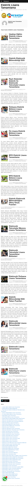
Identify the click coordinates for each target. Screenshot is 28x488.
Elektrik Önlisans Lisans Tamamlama (9, 441)
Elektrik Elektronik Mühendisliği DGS (17, 59)
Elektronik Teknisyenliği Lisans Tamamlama (11, 471)
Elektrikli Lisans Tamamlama (20, 41)
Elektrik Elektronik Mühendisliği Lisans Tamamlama (12, 458)
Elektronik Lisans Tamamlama (16, 347)
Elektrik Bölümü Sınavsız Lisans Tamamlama (11, 464)
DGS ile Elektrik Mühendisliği (8, 472)
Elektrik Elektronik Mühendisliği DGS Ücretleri (11, 459)
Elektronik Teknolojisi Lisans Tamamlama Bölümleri (17, 253)
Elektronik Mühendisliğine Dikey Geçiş (10, 445)
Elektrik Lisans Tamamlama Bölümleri (10, 452)
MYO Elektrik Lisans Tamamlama (18, 156)
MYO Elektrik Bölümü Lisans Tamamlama (15, 177)
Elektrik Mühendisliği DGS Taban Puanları (17, 299)
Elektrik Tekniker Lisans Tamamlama (9, 439)
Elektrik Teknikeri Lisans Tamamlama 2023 (11, 438)
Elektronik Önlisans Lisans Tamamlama (17, 277)
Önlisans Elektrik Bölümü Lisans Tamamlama (16, 109)
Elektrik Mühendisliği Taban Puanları (9, 447)
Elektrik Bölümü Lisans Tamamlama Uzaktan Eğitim (12, 467)
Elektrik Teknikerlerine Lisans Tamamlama (11, 434)
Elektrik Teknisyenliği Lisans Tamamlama (10, 432)
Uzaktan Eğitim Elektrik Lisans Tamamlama (15, 36)
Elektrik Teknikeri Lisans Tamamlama (10, 437)
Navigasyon (6, 1)
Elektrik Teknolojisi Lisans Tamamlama (10, 431)
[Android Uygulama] (5, 400)
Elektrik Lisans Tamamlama (10, 6)
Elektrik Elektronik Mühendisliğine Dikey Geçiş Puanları (17, 201)
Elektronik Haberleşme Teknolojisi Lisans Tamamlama (13, 429)
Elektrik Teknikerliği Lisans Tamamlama (10, 435)
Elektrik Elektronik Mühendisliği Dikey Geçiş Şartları (12, 457)
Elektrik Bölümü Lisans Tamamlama (9, 465)
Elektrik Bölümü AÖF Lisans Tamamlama (10, 469)
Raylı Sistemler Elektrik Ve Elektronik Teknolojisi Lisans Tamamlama (17, 83)
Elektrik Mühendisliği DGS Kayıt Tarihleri (10, 449)
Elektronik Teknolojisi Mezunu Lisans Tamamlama (17, 228)
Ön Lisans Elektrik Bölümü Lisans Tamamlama (17, 133)
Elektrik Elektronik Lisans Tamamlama (10, 461)
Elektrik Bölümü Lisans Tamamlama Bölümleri (11, 468)
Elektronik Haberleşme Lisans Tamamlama (17, 370)
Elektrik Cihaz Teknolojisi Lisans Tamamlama (11, 462)
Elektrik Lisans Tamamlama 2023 (9, 454)
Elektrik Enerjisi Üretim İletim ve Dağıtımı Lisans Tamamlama (14, 455)
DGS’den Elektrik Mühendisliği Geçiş (9, 475)
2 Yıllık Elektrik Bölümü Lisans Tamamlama (11, 478)
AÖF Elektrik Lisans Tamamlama (9, 476)
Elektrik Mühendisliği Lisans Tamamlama (10, 448)
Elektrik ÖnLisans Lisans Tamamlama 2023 (11, 444)
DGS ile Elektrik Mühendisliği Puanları (10, 474)
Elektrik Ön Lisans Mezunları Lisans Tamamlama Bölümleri (14, 442)
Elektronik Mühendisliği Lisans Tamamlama (18, 323)
